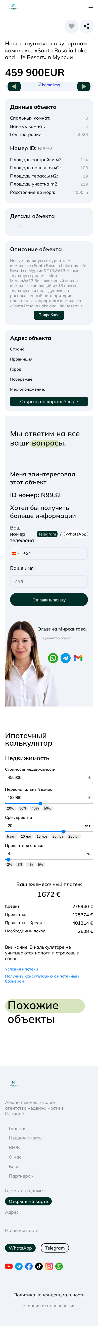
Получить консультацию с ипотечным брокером (42, 979)
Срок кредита (18, 817)
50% (47, 808)
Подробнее (49, 315)
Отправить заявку (49, 600)
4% (30, 864)
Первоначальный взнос (28, 789)
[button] (15, 553)
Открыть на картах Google (49, 401)
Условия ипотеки (21, 968)
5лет (11, 836)
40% (35, 808)
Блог (14, 1166)
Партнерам (21, 1176)
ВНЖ (14, 1147)
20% (10, 808)
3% (19, 864)
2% (9, 864)
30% (22, 808)
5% (40, 864)
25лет (73, 836)
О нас (15, 1157)
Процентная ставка (24, 845)
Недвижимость (25, 1138)
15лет (42, 836)
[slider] (40, 803)
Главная (18, 1128)
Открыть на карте (28, 1201)
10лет (26, 836)
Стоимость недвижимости (30, 769)
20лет (58, 836)
